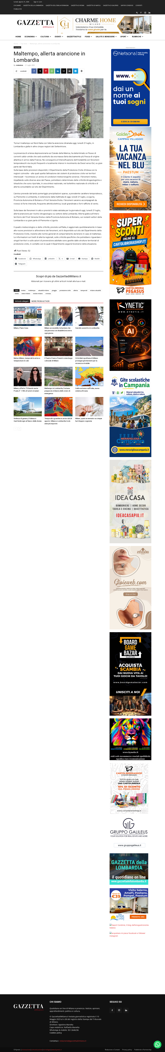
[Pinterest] (45, 71)
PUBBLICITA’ (18, 9)
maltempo (31, 290)
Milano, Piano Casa (21, 328)
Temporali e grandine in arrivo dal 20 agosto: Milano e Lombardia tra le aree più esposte (58, 421)
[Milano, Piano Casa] (28, 316)
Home (18, 36)
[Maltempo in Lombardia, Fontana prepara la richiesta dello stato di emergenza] (58, 376)
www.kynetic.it (56, 1050)
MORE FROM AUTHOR (41, 301)
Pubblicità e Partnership (142, 1050)
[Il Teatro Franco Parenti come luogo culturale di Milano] (58, 346)
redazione (19, 65)
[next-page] (19, 428)
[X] (40, 71)
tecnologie (47, 1050)
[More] (81, 71)
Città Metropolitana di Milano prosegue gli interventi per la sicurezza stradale (86, 360)
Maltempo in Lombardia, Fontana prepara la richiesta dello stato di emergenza (57, 390)
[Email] (63, 71)
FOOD (87, 36)
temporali (84, 290)
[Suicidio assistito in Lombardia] (89, 316)
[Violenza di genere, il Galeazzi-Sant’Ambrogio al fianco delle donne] (28, 406)
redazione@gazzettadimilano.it (72, 1041)
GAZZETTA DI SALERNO (110, 5)
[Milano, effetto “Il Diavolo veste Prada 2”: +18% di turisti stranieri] (28, 376)
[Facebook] (141, 12)
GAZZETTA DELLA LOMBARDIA (33, 5)
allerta (75, 290)
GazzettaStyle (74, 36)
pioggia (54, 290)
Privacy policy (127, 1050)
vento (17, 293)
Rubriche (136, 36)
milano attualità (95, 290)
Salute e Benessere (105, 36)
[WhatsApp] (51, 71)
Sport (123, 36)
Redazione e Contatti (112, 1050)
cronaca (48, 293)
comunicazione (36, 1050)
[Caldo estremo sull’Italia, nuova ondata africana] (89, 376)
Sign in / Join (38, 2)
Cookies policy (56, 1033)
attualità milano (43, 290)
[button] (137, 13)
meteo (23, 290)
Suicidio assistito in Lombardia (87, 328)
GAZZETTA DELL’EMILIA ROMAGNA (57, 5)
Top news (23, 44)
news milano (26, 293)
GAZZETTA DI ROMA (77, 5)
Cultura (44, 36)
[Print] (69, 71)
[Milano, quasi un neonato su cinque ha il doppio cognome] (89, 406)
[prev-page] (15, 428)
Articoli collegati (21, 301)
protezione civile (65, 290)
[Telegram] (75, 71)
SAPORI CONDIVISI (127, 5)
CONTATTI (139, 5)
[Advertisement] (130, 967)
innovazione (26, 1050)
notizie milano (38, 293)
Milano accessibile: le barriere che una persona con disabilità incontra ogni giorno (58, 330)
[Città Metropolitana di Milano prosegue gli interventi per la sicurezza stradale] (89, 346)
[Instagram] (145, 12)
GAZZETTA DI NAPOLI (94, 5)
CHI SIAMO (17, 5)
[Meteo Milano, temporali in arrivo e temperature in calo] (28, 346)
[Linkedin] (149, 12)
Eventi (58, 36)
